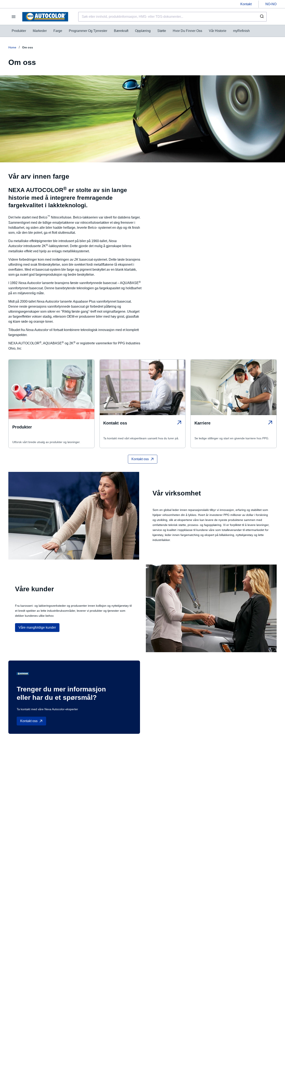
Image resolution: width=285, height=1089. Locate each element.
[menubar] (130, 31)
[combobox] (172, 16)
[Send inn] (261, 16)
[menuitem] (18, 31)
